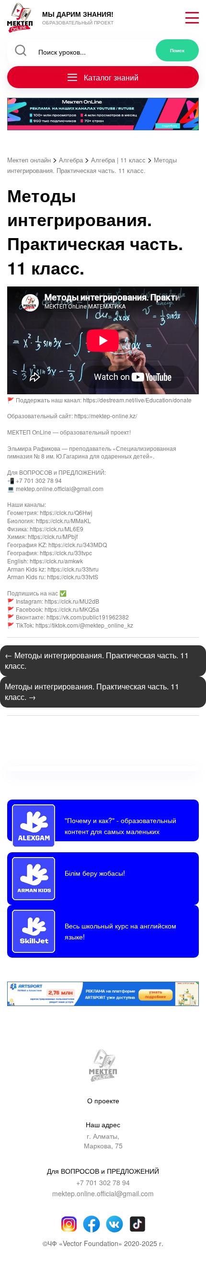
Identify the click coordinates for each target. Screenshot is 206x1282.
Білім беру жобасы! (95, 873)
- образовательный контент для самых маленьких (120, 825)
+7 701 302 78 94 (103, 1182)
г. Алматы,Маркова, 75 (103, 1141)
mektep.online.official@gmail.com (103, 1193)
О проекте (103, 1100)
